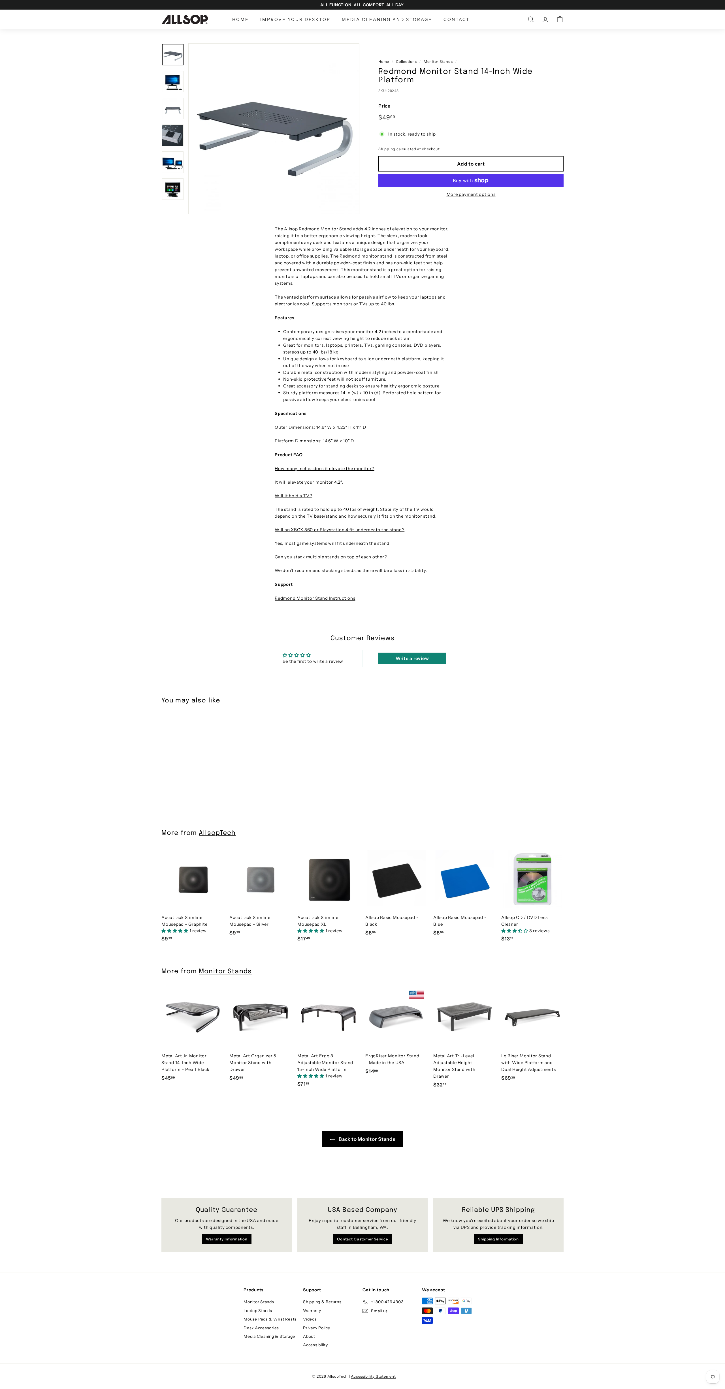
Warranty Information (227, 1239)
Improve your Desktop (295, 19)
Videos (310, 1319)
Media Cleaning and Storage (387, 19)
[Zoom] (274, 129)
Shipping (386, 149)
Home (240, 19)
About (309, 1336)
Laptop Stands (258, 1310)
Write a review (412, 658)
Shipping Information (498, 1239)
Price (384, 106)
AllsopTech (217, 833)
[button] (175, 930)
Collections (406, 61)
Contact (456, 19)
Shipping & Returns (322, 1301)
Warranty (312, 1310)
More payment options (471, 194)
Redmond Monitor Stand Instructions (315, 598)
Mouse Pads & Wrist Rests (270, 1319)
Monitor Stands (438, 61)
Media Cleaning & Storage (269, 1336)
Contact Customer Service (362, 1239)
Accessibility (315, 1344)
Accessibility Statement (373, 1376)
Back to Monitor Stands (366, 1139)
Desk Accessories (261, 1327)
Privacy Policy (316, 1327)
